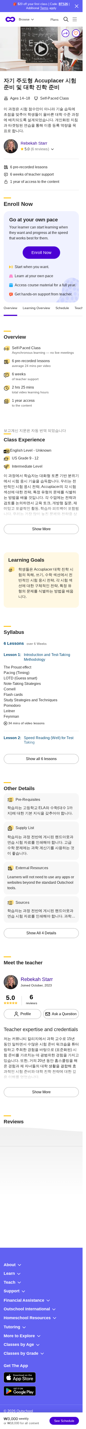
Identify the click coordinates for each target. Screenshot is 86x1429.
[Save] (76, 33)
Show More (41, 529)
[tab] (10, 307)
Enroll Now (41, 252)
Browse (24, 19)
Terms (44, 8)
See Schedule (64, 1421)
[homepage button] (10, 19)
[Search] (66, 19)
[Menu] (74, 19)
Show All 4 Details (41, 933)
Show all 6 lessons (41, 759)
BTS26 (63, 4)
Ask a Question (64, 1014)
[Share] (65, 33)
